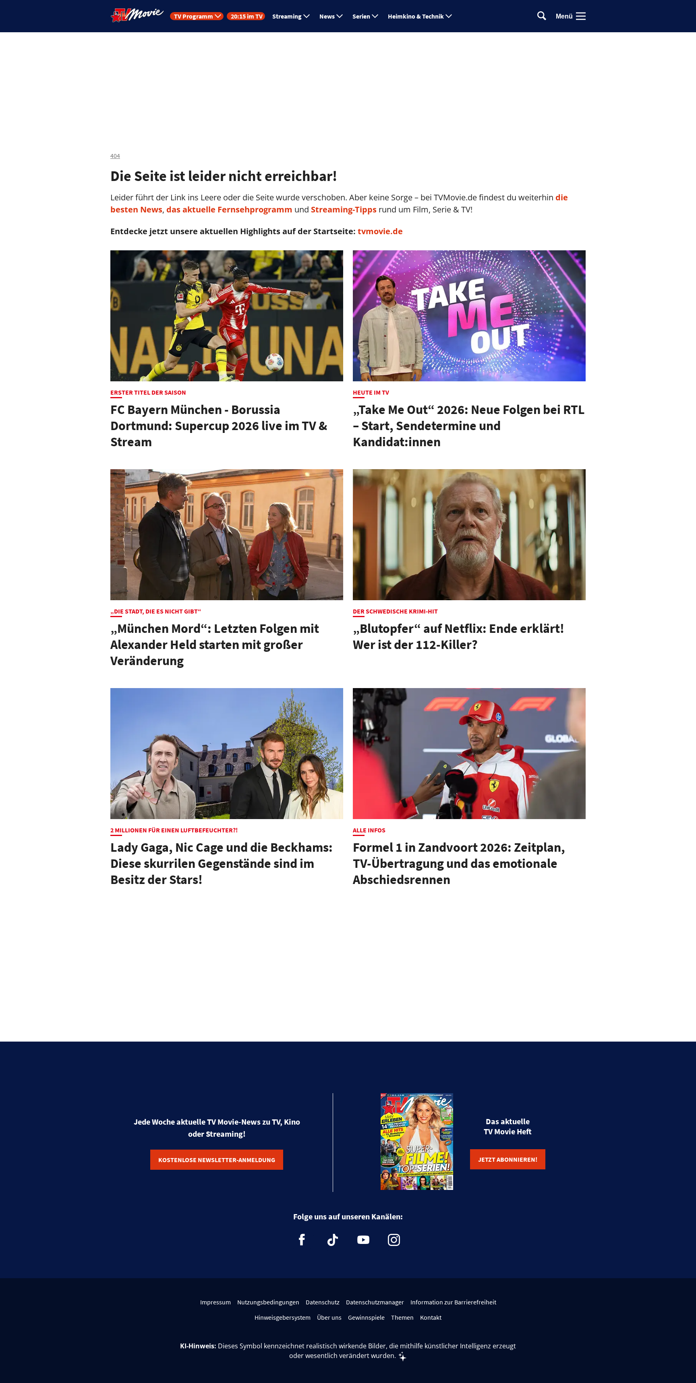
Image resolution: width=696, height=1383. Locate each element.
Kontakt (430, 1317)
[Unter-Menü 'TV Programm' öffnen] (218, 16)
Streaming (287, 16)
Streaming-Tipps (344, 209)
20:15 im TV (247, 16)
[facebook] (302, 1240)
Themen (402, 1317)
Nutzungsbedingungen (268, 1302)
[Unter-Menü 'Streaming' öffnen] (306, 16)
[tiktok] (333, 1240)
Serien (361, 16)
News (327, 16)
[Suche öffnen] (541, 16)
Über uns (329, 1317)
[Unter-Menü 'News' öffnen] (339, 16)
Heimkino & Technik (416, 16)
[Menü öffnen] (581, 16)
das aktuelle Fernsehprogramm (228, 209)
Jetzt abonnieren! (507, 1159)
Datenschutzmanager (375, 1302)
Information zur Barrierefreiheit (453, 1302)
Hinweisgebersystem (283, 1317)
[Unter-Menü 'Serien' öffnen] (375, 16)
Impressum (215, 1302)
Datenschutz (323, 1302)
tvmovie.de (380, 231)
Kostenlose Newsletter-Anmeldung (216, 1160)
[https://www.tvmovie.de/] (137, 15)
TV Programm (193, 16)
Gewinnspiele (366, 1317)
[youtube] (363, 1240)
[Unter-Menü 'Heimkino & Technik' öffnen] (448, 16)
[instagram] (394, 1240)
